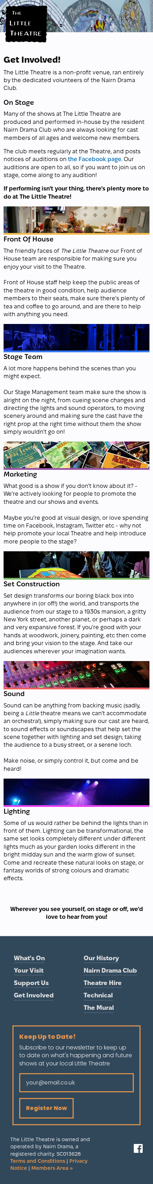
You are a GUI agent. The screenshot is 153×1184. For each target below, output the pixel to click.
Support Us (31, 982)
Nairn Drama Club (110, 970)
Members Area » (52, 1168)
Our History (101, 958)
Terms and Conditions (37, 1161)
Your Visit (28, 970)
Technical (98, 995)
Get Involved (34, 995)
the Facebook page (94, 159)
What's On (29, 958)
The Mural (99, 1007)
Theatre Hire (103, 982)
